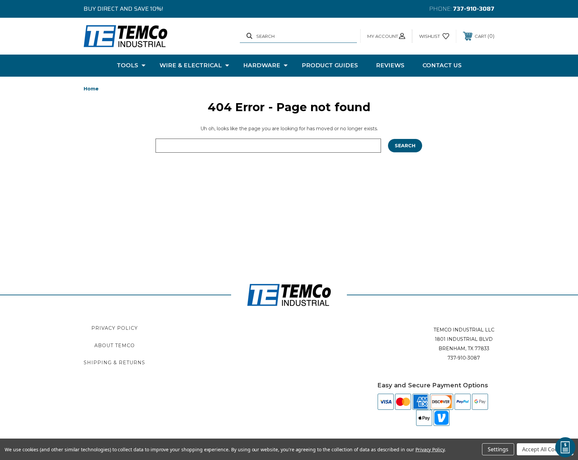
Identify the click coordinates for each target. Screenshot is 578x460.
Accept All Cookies (545, 449)
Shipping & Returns (114, 363)
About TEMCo (114, 345)
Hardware (261, 65)
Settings (498, 449)
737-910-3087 (473, 8)
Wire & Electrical (191, 65)
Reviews (390, 65)
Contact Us (442, 65)
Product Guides (330, 65)
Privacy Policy (114, 328)
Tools (127, 65)
